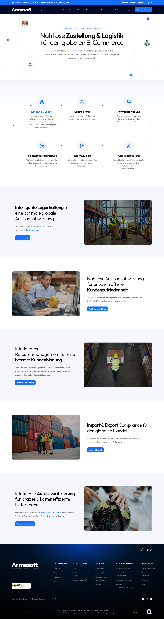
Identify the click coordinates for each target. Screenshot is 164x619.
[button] (41, 9)
